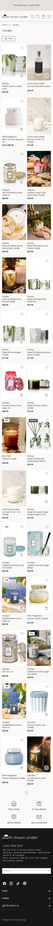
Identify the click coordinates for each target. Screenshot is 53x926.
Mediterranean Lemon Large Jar (12, 620)
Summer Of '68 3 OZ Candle (35, 141)
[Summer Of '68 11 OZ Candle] (14, 488)
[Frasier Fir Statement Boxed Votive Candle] (39, 329)
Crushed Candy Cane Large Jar (11, 407)
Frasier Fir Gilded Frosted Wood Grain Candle (12, 247)
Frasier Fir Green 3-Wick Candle (37, 407)
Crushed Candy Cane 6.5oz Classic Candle (36, 194)
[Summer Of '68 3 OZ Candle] (39, 116)
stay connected (39, 823)
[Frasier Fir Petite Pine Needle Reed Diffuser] (39, 435)
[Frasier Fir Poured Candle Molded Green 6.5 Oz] (39, 488)
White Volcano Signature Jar (12, 141)
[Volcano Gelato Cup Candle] (39, 701)
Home (4, 25)
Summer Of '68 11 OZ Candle (11, 513)
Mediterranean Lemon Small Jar (12, 726)
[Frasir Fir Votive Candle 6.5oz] (14, 62)
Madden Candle (9, 459)
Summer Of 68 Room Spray (38, 87)
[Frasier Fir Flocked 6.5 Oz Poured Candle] (39, 222)
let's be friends (14, 823)
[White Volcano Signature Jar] (14, 116)
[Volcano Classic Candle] (39, 595)
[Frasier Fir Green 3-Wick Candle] (39, 382)
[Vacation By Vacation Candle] (39, 754)
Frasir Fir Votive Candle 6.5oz (11, 88)
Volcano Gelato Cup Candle (36, 726)
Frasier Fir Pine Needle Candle (11, 354)
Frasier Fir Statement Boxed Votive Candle (38, 354)
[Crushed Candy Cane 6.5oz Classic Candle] (39, 169)
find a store (14, 809)
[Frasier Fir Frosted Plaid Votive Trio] (39, 275)
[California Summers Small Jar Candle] (14, 541)
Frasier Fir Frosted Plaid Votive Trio (36, 300)
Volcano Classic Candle (37, 619)
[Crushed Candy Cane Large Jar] (14, 382)
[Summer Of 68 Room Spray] (39, 62)
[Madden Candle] (14, 435)
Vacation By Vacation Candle (36, 779)
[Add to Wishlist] (22, 48)
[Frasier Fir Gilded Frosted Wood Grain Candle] (14, 222)
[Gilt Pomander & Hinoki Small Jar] (14, 169)
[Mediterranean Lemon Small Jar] (14, 701)
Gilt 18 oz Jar (7, 672)
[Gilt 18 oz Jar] (14, 648)
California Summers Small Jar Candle (13, 567)
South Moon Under (17, 920)
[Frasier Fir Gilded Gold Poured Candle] (14, 275)
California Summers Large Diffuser (38, 567)
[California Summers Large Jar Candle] (39, 648)
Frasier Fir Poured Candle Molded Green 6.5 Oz (37, 513)
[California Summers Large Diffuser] (39, 541)
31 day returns (39, 809)
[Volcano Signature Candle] (14, 754)
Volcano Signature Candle (13, 778)
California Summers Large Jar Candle (38, 673)
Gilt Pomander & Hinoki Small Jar (12, 194)
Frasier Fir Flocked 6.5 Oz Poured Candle (37, 247)
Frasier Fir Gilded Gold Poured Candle (11, 300)
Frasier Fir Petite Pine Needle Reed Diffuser (36, 460)
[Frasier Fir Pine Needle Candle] (14, 329)
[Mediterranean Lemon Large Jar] (14, 595)
